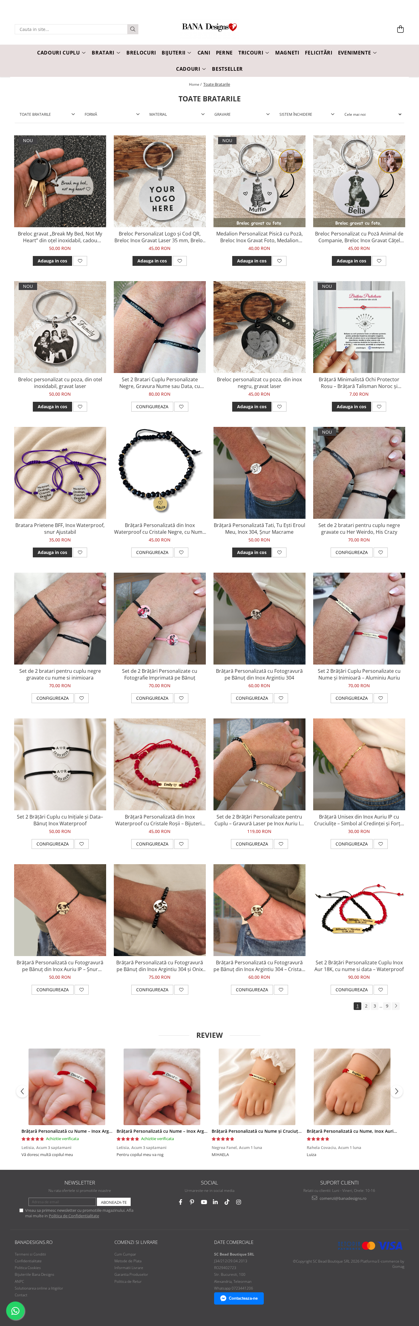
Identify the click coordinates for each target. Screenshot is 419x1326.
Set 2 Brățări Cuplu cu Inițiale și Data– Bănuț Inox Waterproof (60, 820)
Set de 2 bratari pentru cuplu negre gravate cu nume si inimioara (60, 674)
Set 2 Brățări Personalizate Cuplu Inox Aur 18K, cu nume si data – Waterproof (359, 966)
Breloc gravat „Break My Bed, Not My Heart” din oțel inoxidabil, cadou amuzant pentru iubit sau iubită (60, 237)
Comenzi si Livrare (136, 1242)
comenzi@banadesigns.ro (343, 1198)
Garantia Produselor (131, 1274)
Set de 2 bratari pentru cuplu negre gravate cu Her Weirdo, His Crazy (359, 528)
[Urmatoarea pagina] (396, 1006)
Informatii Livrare (128, 1267)
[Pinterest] (192, 1202)
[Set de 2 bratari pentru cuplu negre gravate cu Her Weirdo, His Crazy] (359, 473)
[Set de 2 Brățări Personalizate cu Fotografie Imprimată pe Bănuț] (160, 619)
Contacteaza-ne (243, 1298)
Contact (21, 1295)
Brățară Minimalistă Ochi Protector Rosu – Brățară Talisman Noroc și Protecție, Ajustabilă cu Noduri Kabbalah (359, 383)
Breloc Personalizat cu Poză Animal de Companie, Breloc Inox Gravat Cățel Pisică (359, 237)
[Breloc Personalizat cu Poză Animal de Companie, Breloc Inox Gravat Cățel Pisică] (359, 181)
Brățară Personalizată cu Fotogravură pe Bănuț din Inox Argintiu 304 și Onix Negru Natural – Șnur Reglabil (159, 966)
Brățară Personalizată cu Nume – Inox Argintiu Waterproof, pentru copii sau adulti (107, 1131)
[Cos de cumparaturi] (400, 29)
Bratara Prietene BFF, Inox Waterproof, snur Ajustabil (60, 528)
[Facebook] (180, 1202)
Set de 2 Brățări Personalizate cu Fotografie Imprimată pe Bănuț (159, 674)
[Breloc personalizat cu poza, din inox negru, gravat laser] (259, 327)
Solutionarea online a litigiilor (39, 1288)
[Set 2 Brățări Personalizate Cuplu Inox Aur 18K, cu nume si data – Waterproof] (359, 910)
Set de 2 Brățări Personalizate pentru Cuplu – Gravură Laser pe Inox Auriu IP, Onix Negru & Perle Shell (259, 820)
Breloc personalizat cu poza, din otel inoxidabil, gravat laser (60, 383)
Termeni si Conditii (30, 1254)
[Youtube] (203, 1202)
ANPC (19, 1281)
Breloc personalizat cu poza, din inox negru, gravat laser (259, 383)
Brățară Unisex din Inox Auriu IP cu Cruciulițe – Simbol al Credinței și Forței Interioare (359, 820)
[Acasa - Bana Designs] (209, 29)
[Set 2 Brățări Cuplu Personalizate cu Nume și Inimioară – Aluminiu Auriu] (359, 619)
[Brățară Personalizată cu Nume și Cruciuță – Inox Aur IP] (257, 1087)
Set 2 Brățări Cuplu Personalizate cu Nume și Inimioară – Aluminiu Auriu (359, 674)
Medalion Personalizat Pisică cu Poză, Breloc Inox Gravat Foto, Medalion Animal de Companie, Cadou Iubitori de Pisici (259, 237)
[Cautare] (132, 29)
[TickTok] (227, 1202)
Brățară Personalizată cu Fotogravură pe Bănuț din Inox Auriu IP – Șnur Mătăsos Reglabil (60, 966)
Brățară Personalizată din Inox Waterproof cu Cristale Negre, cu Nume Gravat (159, 528)
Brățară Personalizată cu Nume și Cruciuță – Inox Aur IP (270, 1131)
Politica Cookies (28, 1267)
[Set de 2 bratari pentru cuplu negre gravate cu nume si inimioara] (60, 619)
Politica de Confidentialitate (74, 1216)
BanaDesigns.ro (33, 1242)
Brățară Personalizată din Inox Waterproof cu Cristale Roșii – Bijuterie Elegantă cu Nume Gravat (159, 820)
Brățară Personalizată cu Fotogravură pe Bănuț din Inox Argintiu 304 (259, 674)
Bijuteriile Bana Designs (34, 1274)
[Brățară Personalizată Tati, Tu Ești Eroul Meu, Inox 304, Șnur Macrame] (259, 473)
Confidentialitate (28, 1261)
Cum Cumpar (125, 1254)
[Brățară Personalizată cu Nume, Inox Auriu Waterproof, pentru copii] (352, 1087)
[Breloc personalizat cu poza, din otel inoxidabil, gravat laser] (60, 327)
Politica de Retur (128, 1281)
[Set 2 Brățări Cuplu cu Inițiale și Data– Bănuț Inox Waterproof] (60, 764)
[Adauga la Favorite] (80, 261)
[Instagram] (238, 1202)
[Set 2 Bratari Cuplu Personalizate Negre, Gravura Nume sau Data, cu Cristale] (160, 327)
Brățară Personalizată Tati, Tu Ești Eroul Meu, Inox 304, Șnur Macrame (259, 528)
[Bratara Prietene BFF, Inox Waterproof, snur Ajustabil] (60, 473)
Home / (195, 84)
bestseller (227, 69)
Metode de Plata (127, 1261)
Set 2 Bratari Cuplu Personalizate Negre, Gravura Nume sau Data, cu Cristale (159, 383)
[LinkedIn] (215, 1202)
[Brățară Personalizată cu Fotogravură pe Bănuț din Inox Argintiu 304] (259, 619)
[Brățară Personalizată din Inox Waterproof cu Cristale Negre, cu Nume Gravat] (160, 473)
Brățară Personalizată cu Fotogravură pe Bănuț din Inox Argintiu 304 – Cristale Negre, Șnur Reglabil (259, 966)
